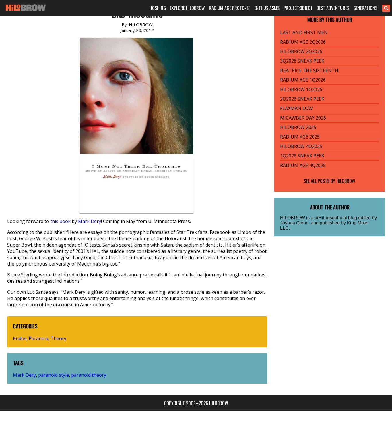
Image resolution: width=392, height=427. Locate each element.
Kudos (19, 338)
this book (60, 221)
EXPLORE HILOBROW (187, 8)
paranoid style (53, 375)
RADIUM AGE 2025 (300, 137)
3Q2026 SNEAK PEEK (302, 61)
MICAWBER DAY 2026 (303, 118)
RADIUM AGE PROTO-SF (229, 8)
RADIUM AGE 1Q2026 (303, 80)
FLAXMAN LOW (296, 108)
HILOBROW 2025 (298, 127)
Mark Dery (89, 221)
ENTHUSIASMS (267, 8)
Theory (58, 338)
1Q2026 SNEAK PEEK (302, 156)
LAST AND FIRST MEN (304, 32)
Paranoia (38, 338)
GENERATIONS (365, 8)
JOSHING (158, 8)
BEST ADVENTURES (333, 8)
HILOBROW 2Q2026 (301, 51)
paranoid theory (88, 375)
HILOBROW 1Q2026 (301, 89)
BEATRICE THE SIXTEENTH (309, 70)
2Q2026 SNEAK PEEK (302, 99)
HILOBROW (345, 181)
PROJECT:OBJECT (298, 8)
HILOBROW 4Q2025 (301, 146)
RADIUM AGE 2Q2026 (303, 42)
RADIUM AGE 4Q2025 (303, 165)
